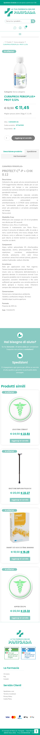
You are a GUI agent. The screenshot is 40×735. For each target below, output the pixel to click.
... (3, 42)
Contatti (6, 679)
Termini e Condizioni (10, 694)
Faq (5, 677)
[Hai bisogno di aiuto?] (20, 335)
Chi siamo (6, 674)
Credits (34, 733)
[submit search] (33, 21)
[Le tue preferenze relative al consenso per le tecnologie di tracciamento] (36, 731)
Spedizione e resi (9, 691)
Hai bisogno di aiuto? (20, 342)
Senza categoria (19, 42)
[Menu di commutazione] (20, 34)
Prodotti (9, 42)
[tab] (13, 151)
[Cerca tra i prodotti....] (18, 21)
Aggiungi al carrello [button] (20, 441)
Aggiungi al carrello (23, 138)
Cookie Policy (8, 699)
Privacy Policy (8, 696)
